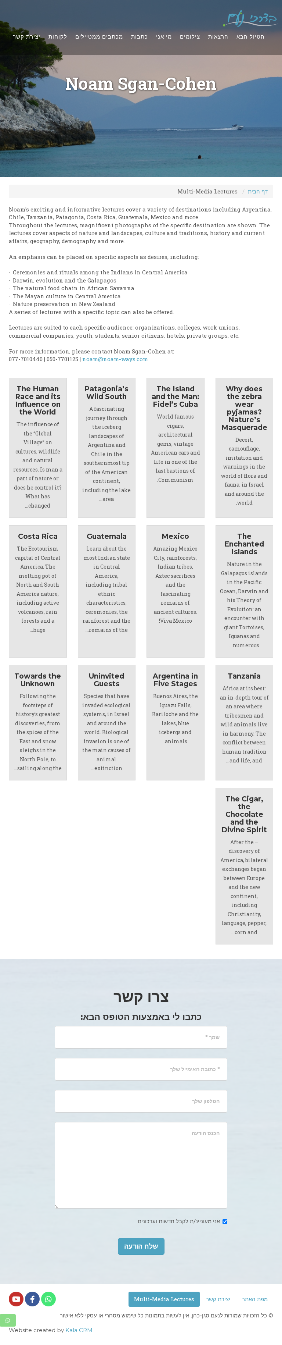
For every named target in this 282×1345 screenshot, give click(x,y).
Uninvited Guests (106, 680)
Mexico (175, 536)
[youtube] (16, 1299)
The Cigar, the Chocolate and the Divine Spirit (244, 814)
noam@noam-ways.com (115, 359)
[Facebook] (32, 1299)
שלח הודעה (141, 1246)
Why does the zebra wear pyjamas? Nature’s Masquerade (244, 408)
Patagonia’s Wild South (106, 393)
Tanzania (244, 676)
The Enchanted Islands (244, 544)
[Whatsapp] (48, 1299)
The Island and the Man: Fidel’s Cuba (175, 397)
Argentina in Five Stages (175, 680)
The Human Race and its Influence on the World (38, 400)
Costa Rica (38, 536)
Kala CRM (79, 1330)
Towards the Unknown (37, 680)
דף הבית (258, 191)
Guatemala (107, 536)
